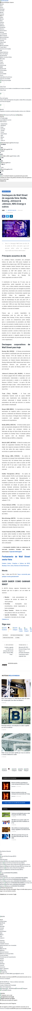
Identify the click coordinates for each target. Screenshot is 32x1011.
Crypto (1, 62)
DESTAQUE (5, 635)
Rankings (2, 9)
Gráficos (2, 22)
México (2, 137)
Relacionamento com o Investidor (8, 945)
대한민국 (3, 140)
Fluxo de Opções (4, 53)
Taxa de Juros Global (5, 78)
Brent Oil (10, 169)
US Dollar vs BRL (16, 156)
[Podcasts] (8, 990)
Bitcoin (9, 162)
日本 (2, 138)
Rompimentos (3, 55)
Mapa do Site (3, 948)
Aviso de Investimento (5, 986)
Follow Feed (3, 42)
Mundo (1, 12)
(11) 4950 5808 (3, 118)
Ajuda (1, 947)
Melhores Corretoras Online (6, 953)
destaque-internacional (17, 635)
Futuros (2, 63)
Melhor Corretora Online (6, 57)
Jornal (1, 962)
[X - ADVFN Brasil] (10, 988)
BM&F (1, 67)
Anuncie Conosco (4, 952)
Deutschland (4, 133)
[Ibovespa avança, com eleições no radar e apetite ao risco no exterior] (16, 715)
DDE (1, 50)
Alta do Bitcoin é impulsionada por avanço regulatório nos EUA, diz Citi (20, 828)
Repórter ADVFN (12, 210)
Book (1, 5)
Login (15, 894)
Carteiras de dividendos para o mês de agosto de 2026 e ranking (20, 814)
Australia (3, 129)
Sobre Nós (2, 942)
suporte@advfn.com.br (5, 120)
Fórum (1, 7)
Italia (2, 135)
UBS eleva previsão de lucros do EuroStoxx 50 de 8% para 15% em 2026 (19, 836)
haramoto (13, 786)
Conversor (2, 967)
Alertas (2, 44)
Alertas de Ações (4, 45)
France (2, 132)
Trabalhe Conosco (4, 943)
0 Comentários (9, 212)
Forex (1, 60)
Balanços (2, 25)
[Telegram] (24, 988)
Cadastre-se (3, 181)
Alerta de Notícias (4, 37)
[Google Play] (3, 972)
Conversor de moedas (5, 48)
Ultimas (17, 637)
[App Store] (3, 970)
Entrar (1, 115)
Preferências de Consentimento (8, 957)
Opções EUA (3, 68)
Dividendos (2, 27)
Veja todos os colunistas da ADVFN (15, 802)
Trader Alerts (3, 47)
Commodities (3, 70)
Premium (13, 115)
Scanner (2, 14)
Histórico (2, 29)
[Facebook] (18, 988)
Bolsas (1, 72)
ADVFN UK (3, 125)
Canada (2, 130)
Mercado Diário (6, 191)
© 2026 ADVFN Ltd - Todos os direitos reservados (12, 982)
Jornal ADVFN (3, 34)
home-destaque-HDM (8, 637)
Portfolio (2, 10)
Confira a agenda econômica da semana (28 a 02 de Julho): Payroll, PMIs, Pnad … (8, 651)
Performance (3, 30)
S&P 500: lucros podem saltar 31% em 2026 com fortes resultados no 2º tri (20, 821)
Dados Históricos (4, 52)
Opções (2, 24)
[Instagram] (3, 988)
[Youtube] (2, 990)
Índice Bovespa (15, 142)
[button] (7, 997)
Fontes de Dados (4, 955)
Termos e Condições (5, 978)
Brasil (2, 127)
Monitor (2, 4)
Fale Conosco (3, 121)
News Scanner (3, 35)
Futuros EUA (3, 65)
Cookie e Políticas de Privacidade (8, 985)
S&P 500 (10, 149)
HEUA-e (27, 635)
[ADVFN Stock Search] (0, 2)
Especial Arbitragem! (15, 551)
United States (4, 124)
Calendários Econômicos (6, 77)
